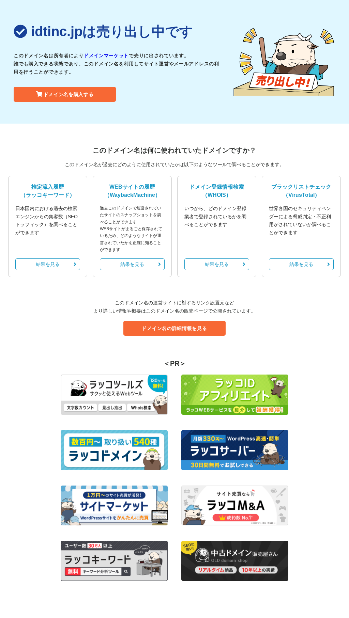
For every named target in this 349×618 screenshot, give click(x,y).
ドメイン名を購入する (69, 94)
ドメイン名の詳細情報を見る (174, 328)
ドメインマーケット (106, 55)
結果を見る (48, 264)
